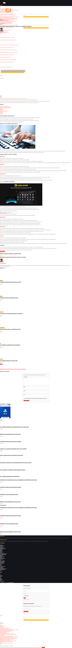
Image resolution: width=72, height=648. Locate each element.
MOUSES (1, 557)
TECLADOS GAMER (2, 566)
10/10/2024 (1, 315)
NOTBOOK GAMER (2, 558)
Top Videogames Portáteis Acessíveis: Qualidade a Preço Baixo (8, 14)
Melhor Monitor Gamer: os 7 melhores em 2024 (10, 329)
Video (0, 580)
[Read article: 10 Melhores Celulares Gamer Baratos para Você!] (36, 275)
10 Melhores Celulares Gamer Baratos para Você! (10, 282)
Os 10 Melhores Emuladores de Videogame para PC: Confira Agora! (14, 427)
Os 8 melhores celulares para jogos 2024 (9, 360)
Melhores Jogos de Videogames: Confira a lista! (10, 434)
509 (0, 347)
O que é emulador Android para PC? (4, 106)
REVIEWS (1, 564)
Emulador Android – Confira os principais (5, 107)
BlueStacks (1, 108)
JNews (3, 582)
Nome (25, 386)
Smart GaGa (1, 112)
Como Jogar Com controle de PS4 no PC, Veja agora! (11, 313)
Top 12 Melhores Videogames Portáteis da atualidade (7, 633)
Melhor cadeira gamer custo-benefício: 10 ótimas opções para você (8, 18)
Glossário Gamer (2, 581)
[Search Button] (36, 27)
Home (1, 24)
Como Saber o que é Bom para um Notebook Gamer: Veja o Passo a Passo (15, 462)
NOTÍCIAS (1, 559)
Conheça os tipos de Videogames (4, 20)
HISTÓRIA (1, 551)
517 (0, 284)
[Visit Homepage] (4, 3)
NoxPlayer (1, 109)
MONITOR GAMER (2, 327)
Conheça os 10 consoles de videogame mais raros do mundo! (13, 448)
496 (0, 316)
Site (24, 394)
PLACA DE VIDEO (2, 562)
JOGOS (1, 552)
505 (0, 300)
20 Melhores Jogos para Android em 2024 (9, 297)
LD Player (2, 181)
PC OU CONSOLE (2, 561)
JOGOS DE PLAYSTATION (3, 553)
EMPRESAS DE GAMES (3, 548)
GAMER (1, 549)
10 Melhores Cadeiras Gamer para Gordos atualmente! (7, 639)
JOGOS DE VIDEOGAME (3, 554)
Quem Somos (1, 6)
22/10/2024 (1, 299)
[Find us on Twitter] (0, 7)
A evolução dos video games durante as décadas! (10, 441)
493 (0, 363)
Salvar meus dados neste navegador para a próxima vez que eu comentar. (35, 398)
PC (6, 32)
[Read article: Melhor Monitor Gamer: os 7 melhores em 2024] (36, 322)
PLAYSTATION (2, 563)
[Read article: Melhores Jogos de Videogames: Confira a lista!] (36, 529)
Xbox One (1, 579)
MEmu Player (1, 110)
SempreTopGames (11, 582)
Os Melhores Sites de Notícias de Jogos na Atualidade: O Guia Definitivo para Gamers (18, 480)
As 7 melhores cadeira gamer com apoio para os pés (6, 17)
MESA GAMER (1, 555)
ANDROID (2, 32)
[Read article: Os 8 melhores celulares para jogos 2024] (36, 353)
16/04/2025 (1, 362)
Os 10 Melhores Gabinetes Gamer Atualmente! (10, 345)
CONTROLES (1, 547)
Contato (1, 5)
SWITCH (1, 578)
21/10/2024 (1, 533)
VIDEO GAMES (2, 7)
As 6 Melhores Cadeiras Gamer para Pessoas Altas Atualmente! (8, 59)
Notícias (1, 576)
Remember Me (26, 595)
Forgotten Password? (26, 599)
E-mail (25, 390)
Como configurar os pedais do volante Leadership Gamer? (12, 469)
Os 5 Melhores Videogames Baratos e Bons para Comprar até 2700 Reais (9, 25)
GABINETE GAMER (2, 560)
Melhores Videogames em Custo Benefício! (5, 631)
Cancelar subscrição (2, 251)
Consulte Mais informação (3, 539)
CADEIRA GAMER (2, 545)
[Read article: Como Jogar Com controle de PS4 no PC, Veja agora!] (36, 306)
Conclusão (1, 114)
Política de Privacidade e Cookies (37, 647)
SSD (0, 565)
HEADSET (1, 64)
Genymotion (1, 111)
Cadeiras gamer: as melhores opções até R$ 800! (6, 62)
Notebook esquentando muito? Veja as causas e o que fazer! (13, 369)
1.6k (0, 534)
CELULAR (4, 32)
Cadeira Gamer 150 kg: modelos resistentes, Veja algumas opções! (8, 637)
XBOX (1, 570)
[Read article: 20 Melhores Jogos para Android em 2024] (36, 290)
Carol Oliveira (3, 263)
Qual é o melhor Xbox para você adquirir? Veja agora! (6, 27)
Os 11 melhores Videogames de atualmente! (5, 22)
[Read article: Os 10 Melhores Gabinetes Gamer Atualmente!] (36, 337)
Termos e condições (2, 625)
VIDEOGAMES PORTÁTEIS (3, 568)
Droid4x (1, 113)
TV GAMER (1, 567)
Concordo (43, 647)
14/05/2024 (1, 31)
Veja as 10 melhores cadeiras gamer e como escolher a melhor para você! (9, 16)
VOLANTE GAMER (2, 569)
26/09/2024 (1, 331)
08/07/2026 (1, 509)
